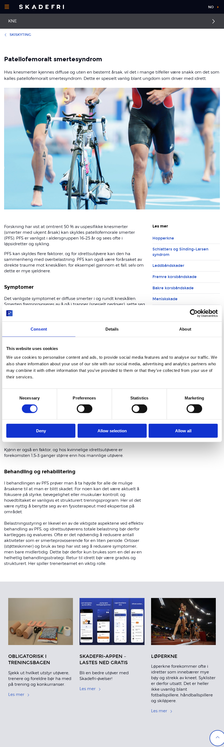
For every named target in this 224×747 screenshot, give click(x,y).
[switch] (84, 408)
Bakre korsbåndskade (173, 288)
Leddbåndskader (168, 265)
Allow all (183, 430)
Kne (12, 21)
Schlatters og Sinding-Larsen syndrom (180, 252)
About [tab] (185, 329)
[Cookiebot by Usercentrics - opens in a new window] (194, 313)
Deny (41, 430)
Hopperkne (163, 238)
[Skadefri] (41, 7)
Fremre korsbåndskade (174, 277)
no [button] (211, 7)
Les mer (16, 694)
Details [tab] (112, 329)
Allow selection (112, 430)
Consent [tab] (39, 329)
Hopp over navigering (183, 8)
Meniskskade (165, 299)
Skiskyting (20, 35)
